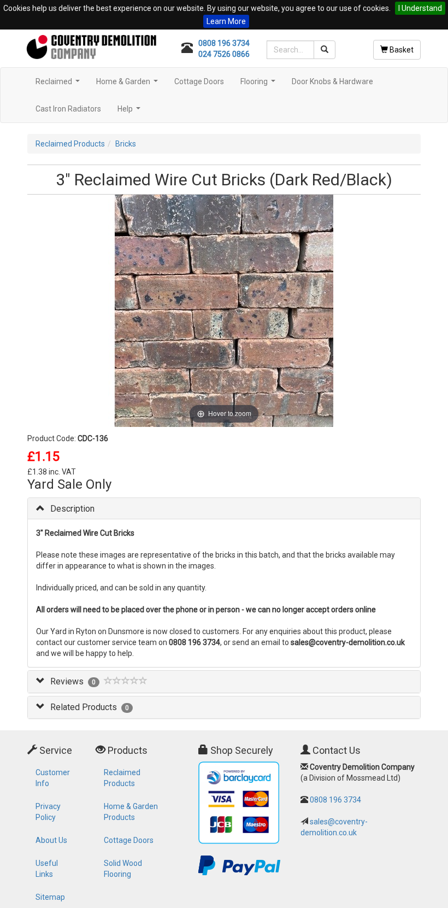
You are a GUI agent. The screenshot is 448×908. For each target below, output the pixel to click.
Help (130, 111)
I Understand (420, 8)
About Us (51, 840)
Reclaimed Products (70, 143)
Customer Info (53, 778)
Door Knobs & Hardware (332, 81)
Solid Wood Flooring (123, 868)
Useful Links (47, 868)
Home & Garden (128, 84)
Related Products (83, 707)
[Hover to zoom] (224, 310)
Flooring (259, 84)
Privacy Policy (48, 812)
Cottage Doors (199, 81)
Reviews (67, 681)
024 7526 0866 (224, 54)
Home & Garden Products (131, 812)
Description (72, 508)
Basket (401, 49)
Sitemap (50, 897)
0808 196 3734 (224, 43)
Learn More (226, 21)
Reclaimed (59, 84)
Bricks (125, 143)
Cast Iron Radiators (68, 108)
